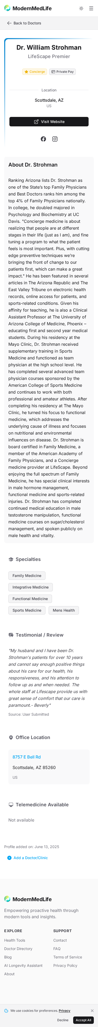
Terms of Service (67, 957)
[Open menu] (91, 8)
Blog (8, 957)
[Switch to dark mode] (81, 8)
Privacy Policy (65, 965)
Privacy (64, 1011)
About (9, 974)
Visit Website (53, 121)
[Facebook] (43, 139)
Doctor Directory (18, 948)
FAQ (57, 948)
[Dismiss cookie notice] (92, 1011)
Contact (60, 940)
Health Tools (14, 940)
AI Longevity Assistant (23, 965)
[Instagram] (55, 139)
